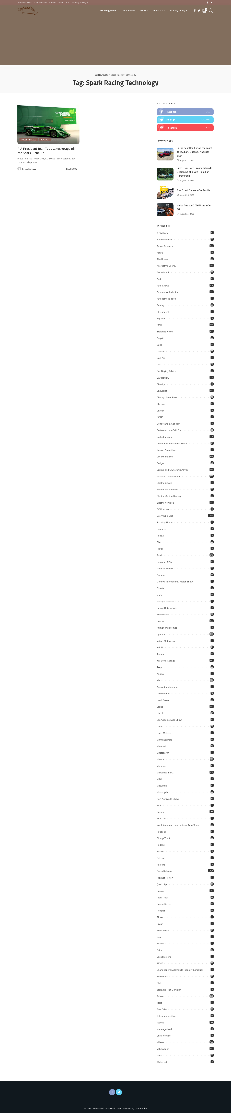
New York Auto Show (168, 799)
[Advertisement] (115, 41)
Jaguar (160, 654)
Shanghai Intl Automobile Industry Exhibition (180, 969)
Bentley (161, 305)
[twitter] (185, 119)
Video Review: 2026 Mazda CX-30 (194, 207)
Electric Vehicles (165, 502)
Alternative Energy (166, 265)
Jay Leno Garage (166, 660)
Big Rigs (161, 318)
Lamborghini (163, 693)
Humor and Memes (167, 627)
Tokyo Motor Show (166, 1016)
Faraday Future (165, 522)
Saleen (160, 943)
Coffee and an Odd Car (169, 430)
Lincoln (160, 713)
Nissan (160, 812)
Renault (45, 139)
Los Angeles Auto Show (169, 719)
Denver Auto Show (166, 450)
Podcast (161, 844)
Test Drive (162, 1009)
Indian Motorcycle (166, 641)
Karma (160, 674)
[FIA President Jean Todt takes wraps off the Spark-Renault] (48, 123)
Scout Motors (164, 956)
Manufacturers (164, 739)
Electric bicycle (164, 483)
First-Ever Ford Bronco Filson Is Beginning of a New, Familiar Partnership (194, 172)
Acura (160, 252)
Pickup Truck (163, 838)
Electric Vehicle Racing (169, 496)
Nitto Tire (161, 818)
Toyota (160, 1022)
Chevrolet (162, 390)
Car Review (163, 377)
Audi (159, 279)
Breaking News (165, 331)
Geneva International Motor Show (175, 581)
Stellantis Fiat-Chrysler (169, 989)
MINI (159, 779)
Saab (159, 937)
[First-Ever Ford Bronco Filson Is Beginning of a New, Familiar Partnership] (165, 174)
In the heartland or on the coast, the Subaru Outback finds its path (195, 152)
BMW (159, 325)
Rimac (160, 917)
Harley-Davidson (165, 601)
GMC (159, 594)
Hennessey (163, 614)
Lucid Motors (163, 733)
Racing (160, 891)
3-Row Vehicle (164, 239)
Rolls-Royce (163, 930)
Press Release (28, 139)
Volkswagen (163, 1049)
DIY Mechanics (165, 456)
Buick (159, 344)
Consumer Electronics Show (172, 443)
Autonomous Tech (166, 298)
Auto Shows (163, 285)
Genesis (161, 575)
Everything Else (165, 515)
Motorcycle (162, 792)
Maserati (161, 746)
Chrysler (161, 404)
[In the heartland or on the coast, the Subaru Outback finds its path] (165, 154)
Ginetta (160, 588)
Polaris (160, 851)
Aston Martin (163, 272)
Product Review (165, 877)
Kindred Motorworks (167, 687)
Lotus (160, 726)
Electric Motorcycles (167, 489)
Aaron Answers (165, 246)
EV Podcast (163, 509)
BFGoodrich (163, 312)
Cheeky (161, 384)
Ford (159, 555)
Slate (159, 983)
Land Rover (163, 700)
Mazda (160, 759)
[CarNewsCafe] (27, 10)
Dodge (160, 463)
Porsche (161, 864)
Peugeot (161, 831)
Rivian (160, 924)
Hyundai (161, 634)
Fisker (160, 548)
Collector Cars (164, 437)
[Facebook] (208, 2)
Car (158, 364)
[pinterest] (185, 127)
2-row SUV (162, 233)
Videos (160, 1042)
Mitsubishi (162, 785)
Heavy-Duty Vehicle (167, 608)
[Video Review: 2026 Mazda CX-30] (165, 209)
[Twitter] (212, 2)
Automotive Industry (167, 292)
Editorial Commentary (168, 476)
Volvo (159, 1055)
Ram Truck (162, 897)
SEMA (160, 963)
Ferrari (160, 535)
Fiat (159, 542)
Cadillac (161, 351)
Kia (158, 680)
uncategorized (164, 1029)
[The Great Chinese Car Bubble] (165, 192)
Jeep (159, 667)
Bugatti (160, 338)
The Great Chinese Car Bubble (193, 190)
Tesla (159, 1002)
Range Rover (164, 904)
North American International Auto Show (178, 825)
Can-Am (161, 358)
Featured (161, 529)
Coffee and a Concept (168, 423)
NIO (159, 805)
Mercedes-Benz (165, 772)
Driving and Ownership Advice (173, 469)
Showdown (162, 976)
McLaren (161, 766)
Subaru (160, 996)
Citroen (160, 410)
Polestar (161, 858)
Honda (160, 621)
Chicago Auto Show (167, 397)
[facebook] (185, 111)
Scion (160, 950)
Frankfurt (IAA (164, 562)
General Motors (165, 568)
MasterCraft (163, 752)
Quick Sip (162, 884)
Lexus (160, 706)
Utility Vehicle (164, 1035)
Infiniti (160, 647)
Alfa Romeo (163, 259)
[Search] (211, 10)
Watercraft (162, 1062)
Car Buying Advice (166, 371)
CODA (160, 417)
